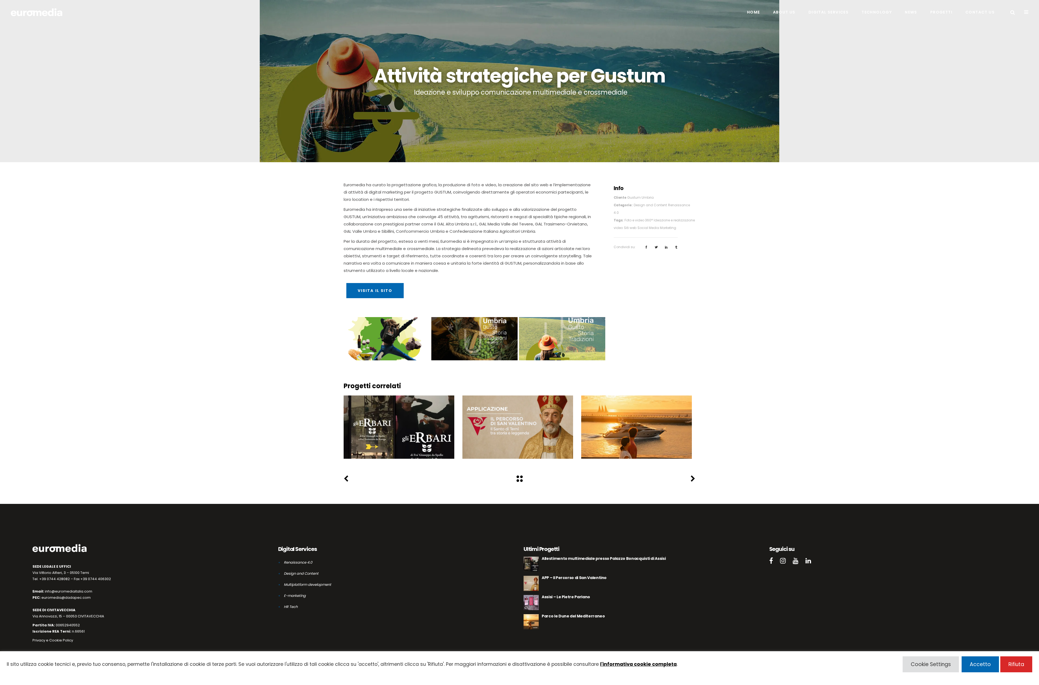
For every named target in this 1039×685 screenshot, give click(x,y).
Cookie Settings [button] (931, 664)
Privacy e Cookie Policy (52, 640)
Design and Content (650, 205)
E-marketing (295, 595)
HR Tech (291, 606)
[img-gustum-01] (474, 338)
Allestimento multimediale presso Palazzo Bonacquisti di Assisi (399, 428)
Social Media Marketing (656, 227)
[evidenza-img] (562, 338)
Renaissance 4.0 (419, 440)
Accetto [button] (980, 664)
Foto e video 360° (638, 220)
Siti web (630, 227)
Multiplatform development (307, 584)
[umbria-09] (387, 338)
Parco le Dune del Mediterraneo (636, 427)
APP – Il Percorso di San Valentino (517, 427)
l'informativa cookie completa (638, 664)
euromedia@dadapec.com (66, 597)
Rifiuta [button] (1016, 664)
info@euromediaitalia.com (68, 591)
